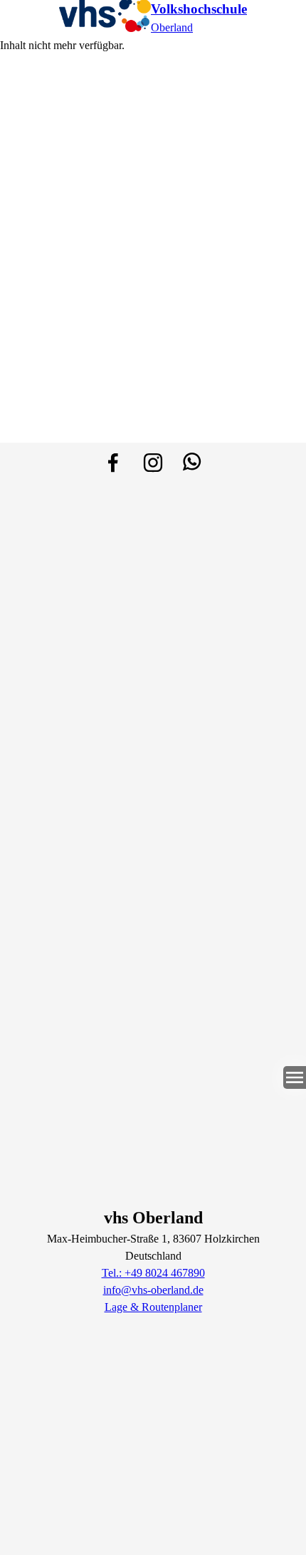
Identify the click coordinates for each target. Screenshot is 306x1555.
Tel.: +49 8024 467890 (153, 1273)
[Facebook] (113, 463)
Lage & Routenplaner (153, 1307)
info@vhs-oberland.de (153, 1290)
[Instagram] (153, 463)
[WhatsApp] (193, 463)
